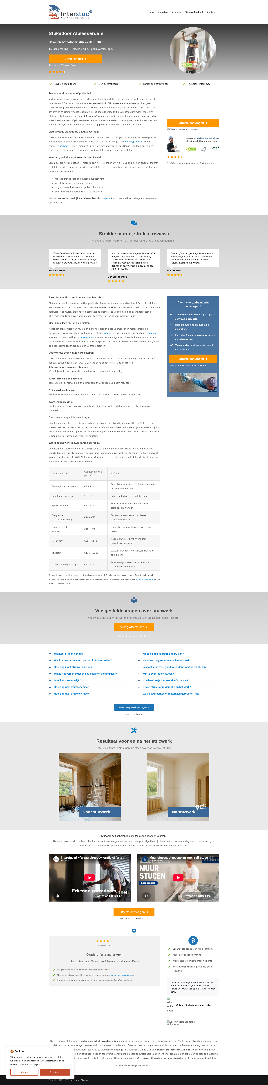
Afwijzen (24, 1072)
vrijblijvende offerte (144, 579)
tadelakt (152, 332)
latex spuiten (87, 337)
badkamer (65, 145)
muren (128, 141)
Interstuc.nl (74, 1080)
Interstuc (105, 198)
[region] (40, 1062)
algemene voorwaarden (122, 975)
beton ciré (109, 332)
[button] (90, 653)
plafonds (138, 141)
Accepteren (55, 1072)
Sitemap (84, 1080)
